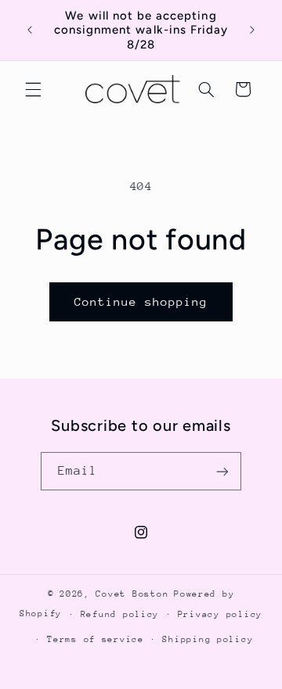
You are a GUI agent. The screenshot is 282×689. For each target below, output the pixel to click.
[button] (33, 89)
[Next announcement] (252, 30)
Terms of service (95, 639)
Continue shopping (141, 301)
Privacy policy (220, 614)
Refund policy (120, 614)
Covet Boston (132, 594)
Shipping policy (207, 639)
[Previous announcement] (30, 30)
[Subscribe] (222, 471)
